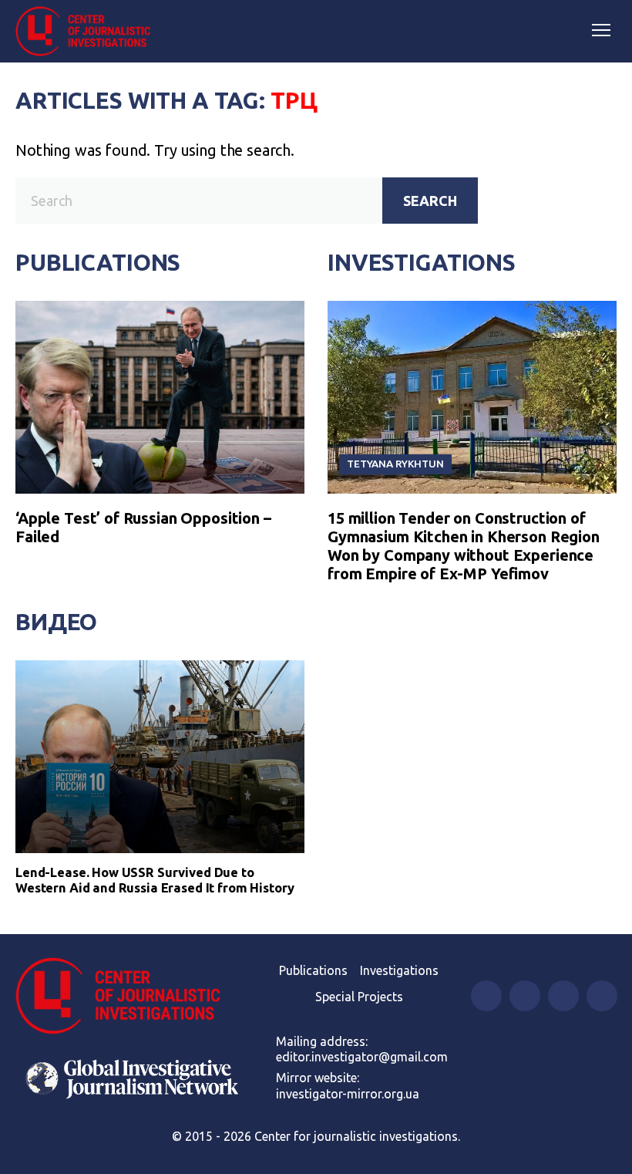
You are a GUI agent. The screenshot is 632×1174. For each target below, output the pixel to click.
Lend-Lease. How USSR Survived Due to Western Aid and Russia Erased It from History (154, 880)
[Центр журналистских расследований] (88, 31)
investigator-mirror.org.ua (347, 1094)
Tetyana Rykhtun (395, 463)
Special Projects (359, 997)
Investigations (422, 262)
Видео (56, 622)
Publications (97, 262)
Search (430, 200)
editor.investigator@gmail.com (362, 1057)
